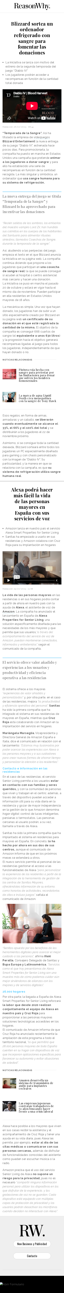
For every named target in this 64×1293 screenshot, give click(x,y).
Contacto (32, 1256)
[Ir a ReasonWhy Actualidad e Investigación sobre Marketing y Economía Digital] (32, 5)
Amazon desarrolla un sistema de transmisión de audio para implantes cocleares (36, 1084)
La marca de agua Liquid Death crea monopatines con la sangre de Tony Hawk (37, 398)
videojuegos (42, 137)
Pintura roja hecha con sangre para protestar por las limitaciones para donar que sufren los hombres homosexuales (37, 375)
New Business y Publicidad (32, 1244)
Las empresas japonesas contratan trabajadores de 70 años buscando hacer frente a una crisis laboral (36, 1107)
